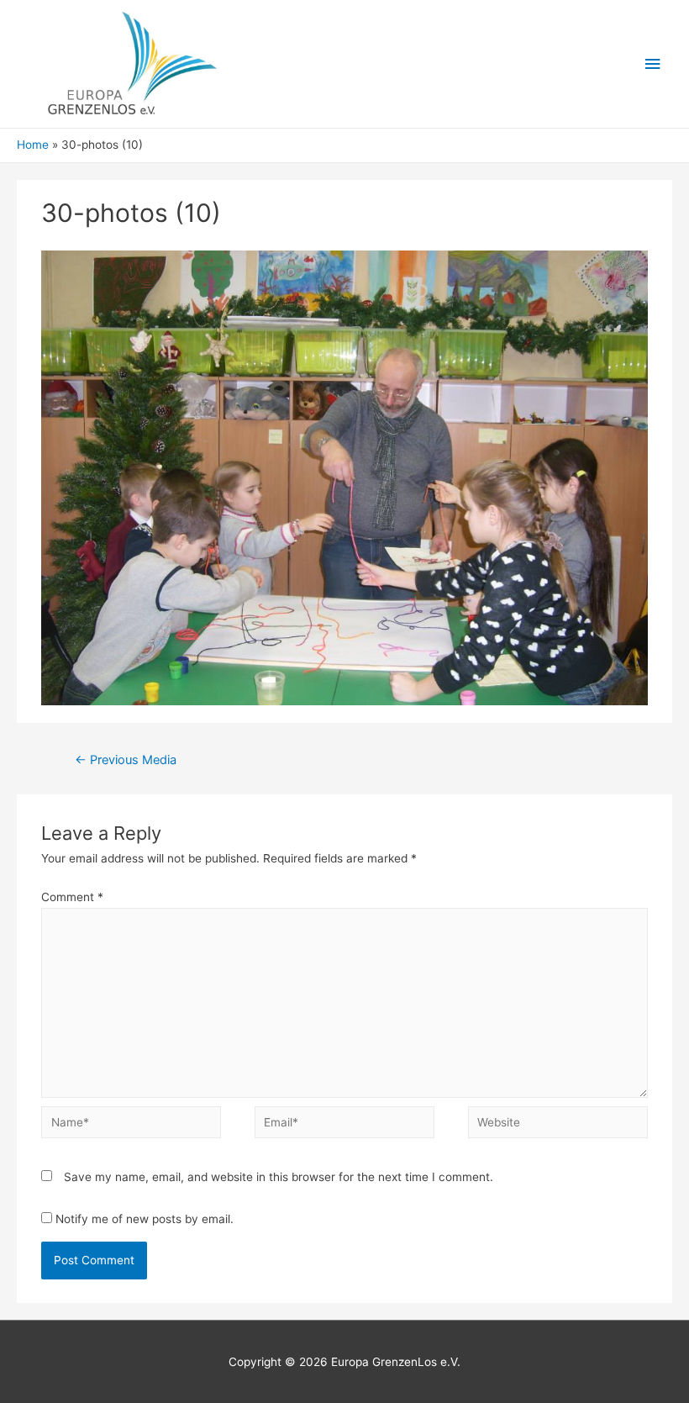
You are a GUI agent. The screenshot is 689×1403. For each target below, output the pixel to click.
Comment (72, 897)
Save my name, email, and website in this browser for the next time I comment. (278, 1177)
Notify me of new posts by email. (144, 1219)
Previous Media (125, 759)
